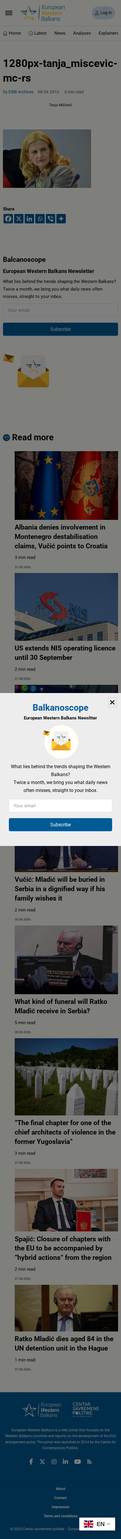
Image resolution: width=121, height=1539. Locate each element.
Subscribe (60, 824)
